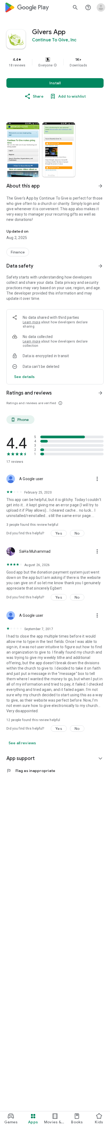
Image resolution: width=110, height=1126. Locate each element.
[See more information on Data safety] (100, 266)
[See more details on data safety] (24, 376)
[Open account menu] (101, 7)
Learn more (31, 322)
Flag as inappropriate (30, 770)
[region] (55, 62)
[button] (55, 65)
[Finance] (17, 252)
